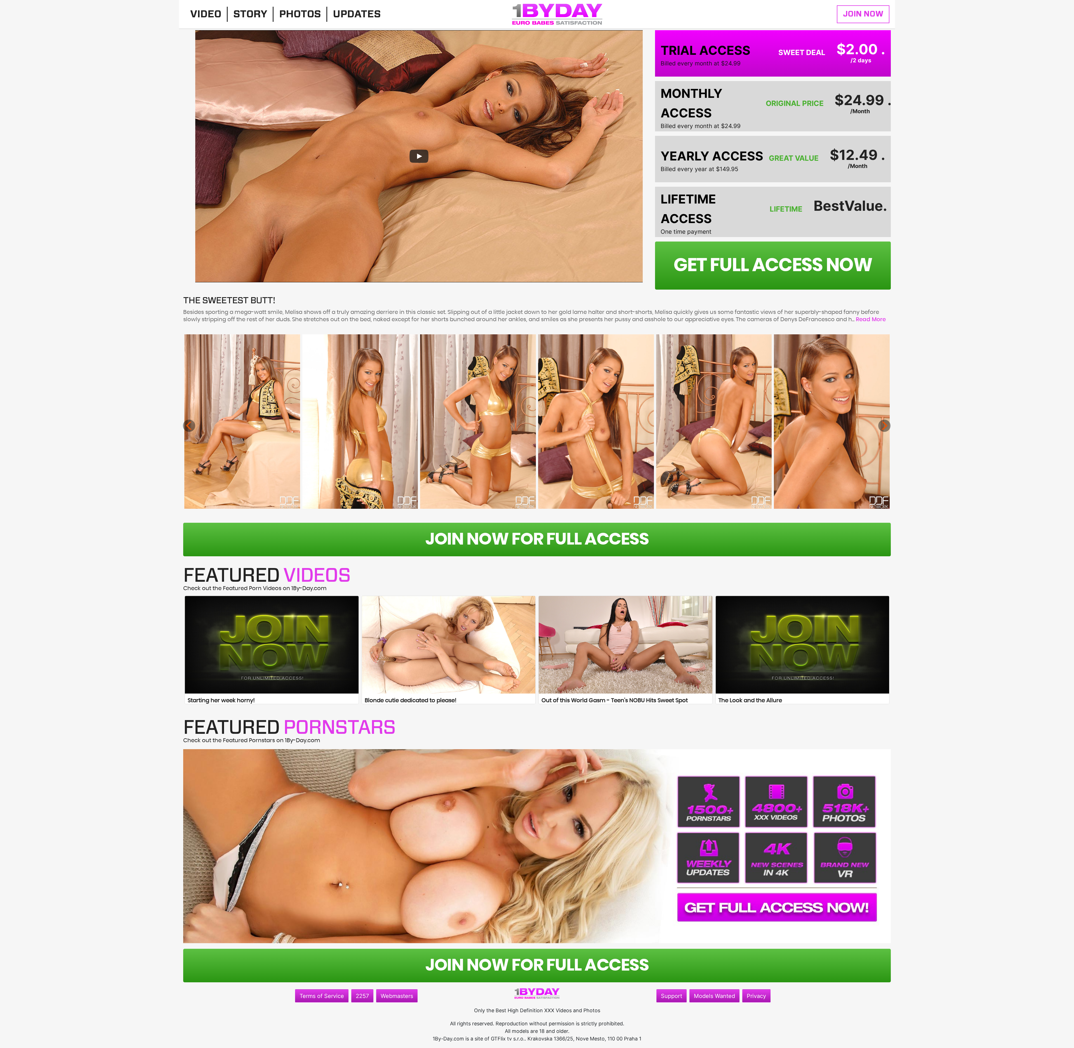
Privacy (756, 996)
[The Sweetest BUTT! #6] (832, 421)
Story (250, 14)
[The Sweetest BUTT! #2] (360, 421)
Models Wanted (714, 996)
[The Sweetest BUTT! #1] (242, 421)
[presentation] (189, 426)
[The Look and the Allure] (802, 645)
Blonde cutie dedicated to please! (410, 700)
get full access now (772, 265)
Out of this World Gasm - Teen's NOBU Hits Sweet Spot (614, 700)
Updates (357, 14)
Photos (300, 14)
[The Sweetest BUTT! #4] (596, 421)
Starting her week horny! (221, 700)
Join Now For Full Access (537, 539)
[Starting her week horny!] (272, 645)
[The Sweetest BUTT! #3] (478, 421)
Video (205, 14)
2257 (362, 996)
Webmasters (397, 996)
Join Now (863, 14)
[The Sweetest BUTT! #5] (714, 421)
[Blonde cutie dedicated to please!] (449, 645)
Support (671, 996)
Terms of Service (322, 996)
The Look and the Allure (750, 700)
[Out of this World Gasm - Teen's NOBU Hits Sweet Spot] (625, 645)
